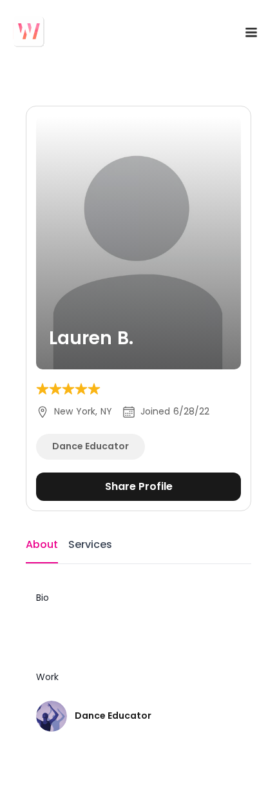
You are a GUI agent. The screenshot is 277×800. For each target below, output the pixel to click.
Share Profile (139, 486)
